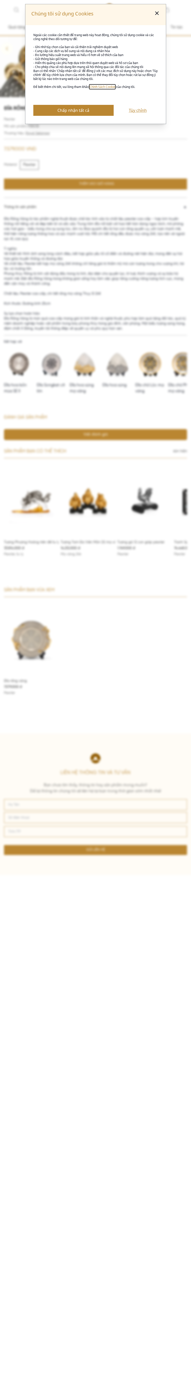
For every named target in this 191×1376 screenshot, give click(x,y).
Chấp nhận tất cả (73, 110)
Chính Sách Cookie (102, 87)
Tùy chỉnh (138, 110)
